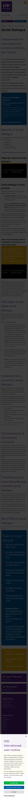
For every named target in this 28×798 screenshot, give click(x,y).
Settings (14, 792)
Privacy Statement (9, 796)
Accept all (14, 783)
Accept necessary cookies (14, 787)
